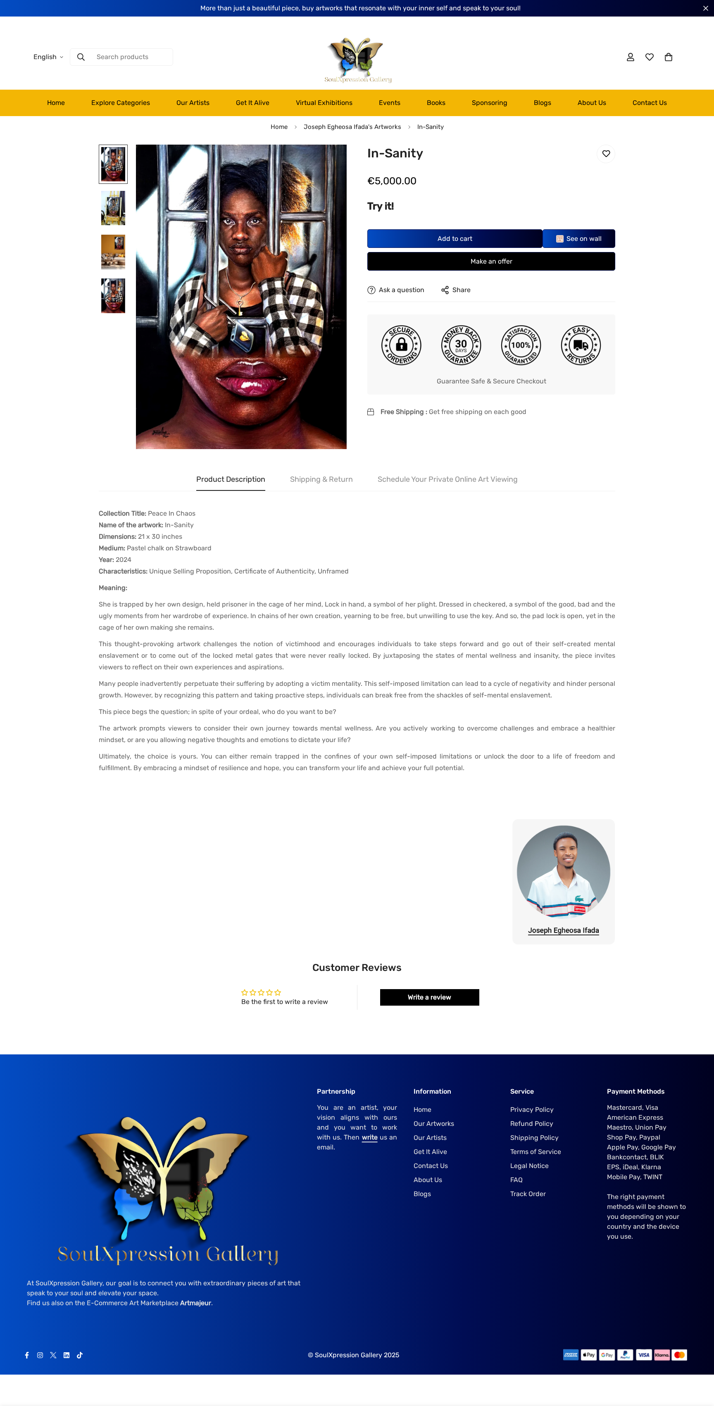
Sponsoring (489, 103)
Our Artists (192, 103)
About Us (592, 103)
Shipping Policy (534, 1137)
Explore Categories (120, 103)
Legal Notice (529, 1165)
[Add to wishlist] (606, 154)
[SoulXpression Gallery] (357, 57)
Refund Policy (531, 1123)
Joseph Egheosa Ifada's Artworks (352, 127)
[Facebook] (27, 1355)
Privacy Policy (532, 1109)
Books (436, 103)
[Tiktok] (79, 1355)
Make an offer (491, 261)
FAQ (516, 1179)
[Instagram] (40, 1355)
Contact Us (650, 103)
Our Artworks (434, 1123)
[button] (668, 57)
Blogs (542, 103)
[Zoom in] (329, 162)
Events (389, 103)
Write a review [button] (429, 997)
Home (56, 103)
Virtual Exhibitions (324, 103)
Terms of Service (535, 1151)
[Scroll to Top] (697, 1360)
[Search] (81, 57)
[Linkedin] (66, 1355)
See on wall (584, 239)
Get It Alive (252, 103)
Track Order (528, 1193)
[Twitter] (53, 1355)
